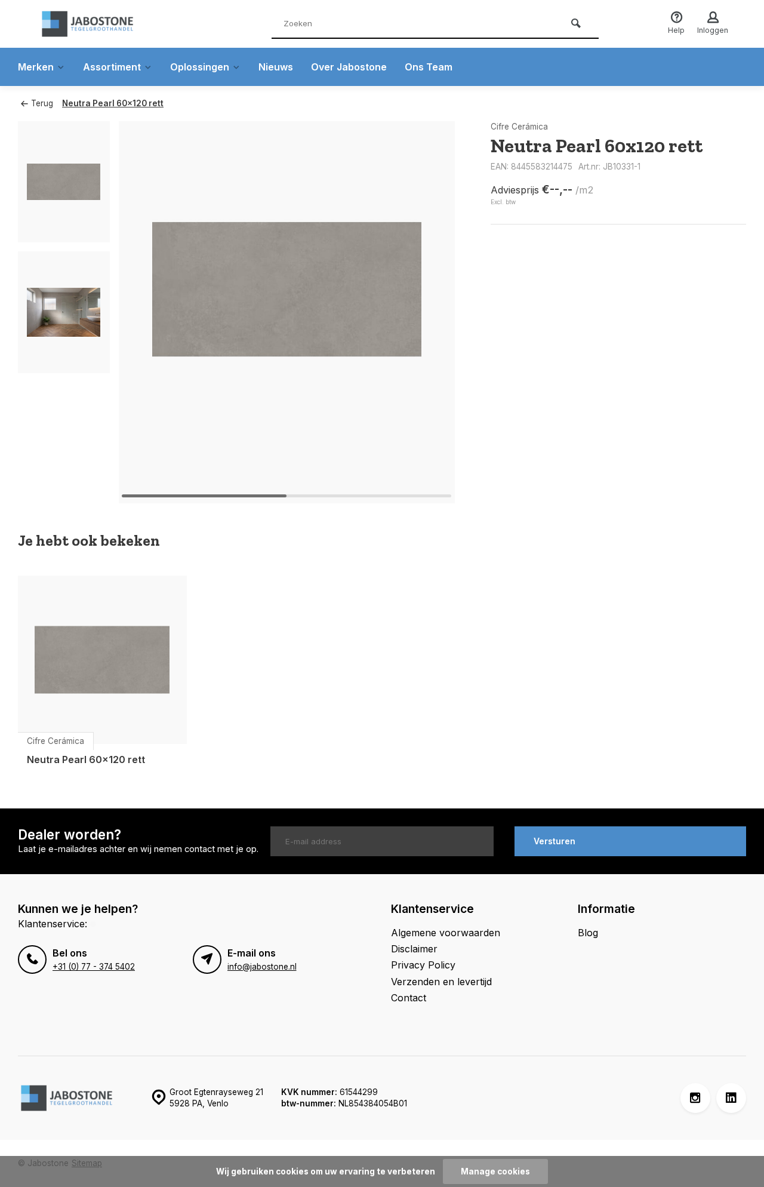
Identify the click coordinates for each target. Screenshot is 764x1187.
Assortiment (112, 67)
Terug (42, 103)
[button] (431, 312)
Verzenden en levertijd (441, 982)
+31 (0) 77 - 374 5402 (94, 966)
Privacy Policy (423, 965)
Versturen (554, 841)
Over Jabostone (349, 67)
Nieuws (275, 67)
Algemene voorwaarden (445, 933)
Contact (408, 998)
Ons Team (428, 67)
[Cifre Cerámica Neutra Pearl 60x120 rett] (102, 660)
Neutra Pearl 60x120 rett (113, 103)
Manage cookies (495, 1171)
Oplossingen (199, 67)
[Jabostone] (107, 24)
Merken (36, 67)
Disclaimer (414, 949)
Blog (588, 933)
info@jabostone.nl (262, 966)
